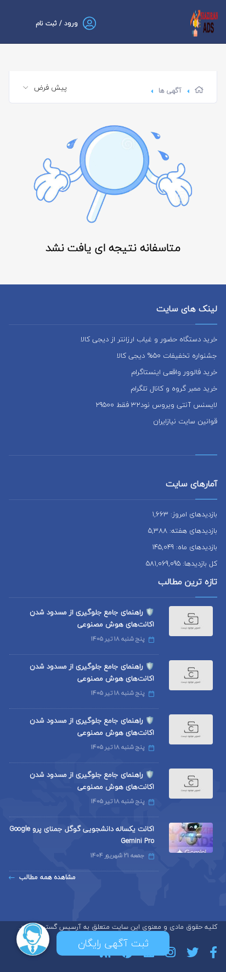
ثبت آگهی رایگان (113, 943)
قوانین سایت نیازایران (185, 421)
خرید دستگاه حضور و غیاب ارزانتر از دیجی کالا (149, 339)
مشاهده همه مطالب (47, 877)
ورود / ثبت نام (57, 23)
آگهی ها (170, 90)
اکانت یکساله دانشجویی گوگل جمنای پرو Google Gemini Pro (81, 835)
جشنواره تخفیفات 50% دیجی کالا (167, 356)
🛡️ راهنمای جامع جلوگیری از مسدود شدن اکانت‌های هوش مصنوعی (92, 618)
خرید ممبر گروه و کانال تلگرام (174, 388)
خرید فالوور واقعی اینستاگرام (174, 372)
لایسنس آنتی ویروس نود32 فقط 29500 (156, 405)
